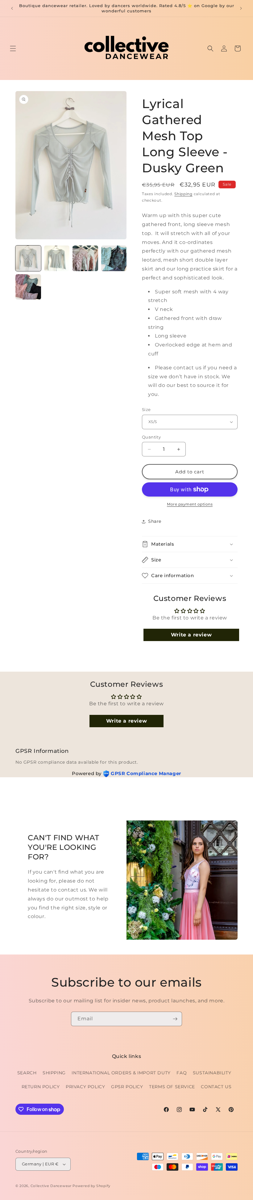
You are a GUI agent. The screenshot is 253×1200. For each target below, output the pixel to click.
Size (146, 409)
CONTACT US (216, 1086)
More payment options (190, 504)
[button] (13, 48)
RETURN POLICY (41, 1086)
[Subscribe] (175, 1019)
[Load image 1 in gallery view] (28, 258)
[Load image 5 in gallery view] (28, 287)
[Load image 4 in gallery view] (114, 258)
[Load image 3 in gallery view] (85, 258)
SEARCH (27, 1073)
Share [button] (154, 521)
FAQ (181, 1073)
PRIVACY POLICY (85, 1086)
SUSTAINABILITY (212, 1073)
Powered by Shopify (91, 1186)
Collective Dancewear (51, 1186)
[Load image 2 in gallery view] (57, 258)
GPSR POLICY (127, 1086)
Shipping (183, 193)
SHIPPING (54, 1073)
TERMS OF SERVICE (172, 1086)
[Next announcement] (241, 8)
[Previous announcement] (12, 8)
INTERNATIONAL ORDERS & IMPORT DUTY (121, 1073)
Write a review (191, 635)
